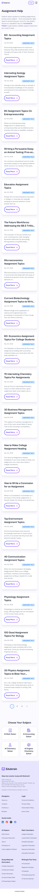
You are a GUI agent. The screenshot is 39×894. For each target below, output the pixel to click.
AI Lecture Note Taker (8, 877)
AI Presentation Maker (9, 881)
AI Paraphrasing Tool (28, 875)
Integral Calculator (27, 834)
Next (27, 706)
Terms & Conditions (28, 800)
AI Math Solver (10, 734)
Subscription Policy (28, 808)
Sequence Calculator (28, 849)
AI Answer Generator (8, 838)
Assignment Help (28, 43)
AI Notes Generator (8, 866)
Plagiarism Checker (28, 867)
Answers (4, 804)
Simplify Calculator (27, 842)
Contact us (5, 808)
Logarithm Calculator (28, 845)
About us (4, 800)
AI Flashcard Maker (8, 870)
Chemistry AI (6, 845)
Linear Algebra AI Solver (9, 849)
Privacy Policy (26, 804)
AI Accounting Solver (29, 735)
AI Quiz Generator (7, 874)
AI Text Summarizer (28, 879)
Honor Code (25, 811)
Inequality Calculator (28, 853)
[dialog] (19, 891)
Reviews (4, 811)
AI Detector (25, 871)
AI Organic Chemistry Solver (28, 751)
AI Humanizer (26, 863)
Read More (10, 60)
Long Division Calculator (29, 838)
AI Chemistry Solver (10, 749)
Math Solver (5, 834)
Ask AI (4, 842)
